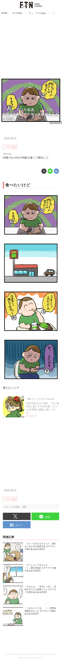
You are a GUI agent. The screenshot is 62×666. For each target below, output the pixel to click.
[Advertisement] (31, 46)
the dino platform (34, 657)
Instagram (31, 415)
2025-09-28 (10, 138)
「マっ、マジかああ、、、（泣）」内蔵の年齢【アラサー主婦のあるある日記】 (30, 114)
